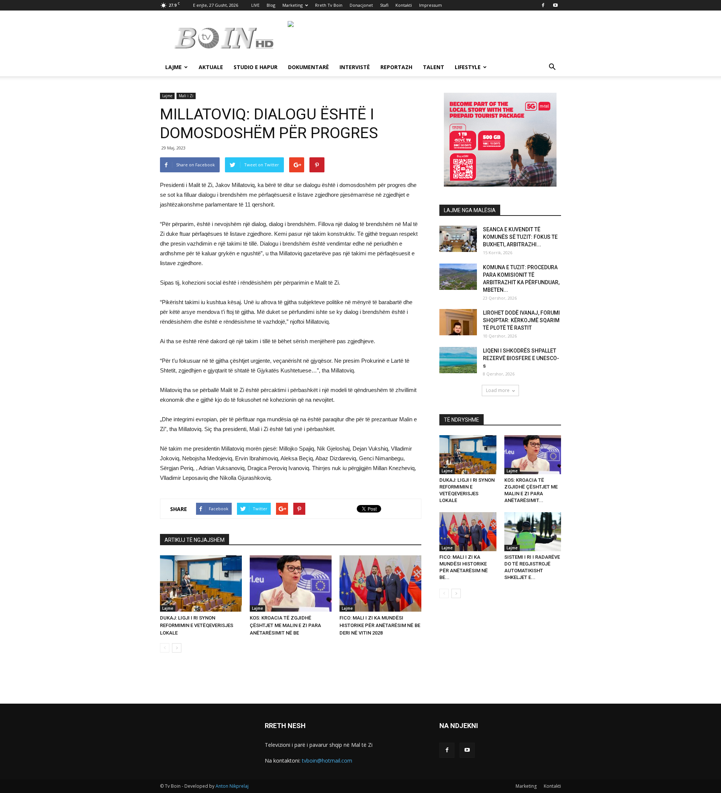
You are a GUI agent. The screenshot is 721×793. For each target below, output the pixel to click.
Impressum (430, 5)
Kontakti (403, 5)
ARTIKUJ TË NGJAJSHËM (194, 540)
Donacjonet (361, 5)
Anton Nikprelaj (232, 786)
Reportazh (396, 67)
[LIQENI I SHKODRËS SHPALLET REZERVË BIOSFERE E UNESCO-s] (458, 360)
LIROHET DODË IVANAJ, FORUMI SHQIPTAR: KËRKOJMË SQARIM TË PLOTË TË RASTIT (521, 320)
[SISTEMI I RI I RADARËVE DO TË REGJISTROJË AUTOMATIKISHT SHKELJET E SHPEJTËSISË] (532, 531)
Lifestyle (468, 67)
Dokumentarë (308, 67)
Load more (498, 390)
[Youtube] (555, 5)
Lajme (173, 67)
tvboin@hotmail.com (327, 760)
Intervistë (354, 67)
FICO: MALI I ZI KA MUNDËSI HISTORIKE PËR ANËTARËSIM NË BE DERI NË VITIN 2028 (379, 625)
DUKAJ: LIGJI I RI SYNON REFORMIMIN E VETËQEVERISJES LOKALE (196, 625)
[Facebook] (543, 5)
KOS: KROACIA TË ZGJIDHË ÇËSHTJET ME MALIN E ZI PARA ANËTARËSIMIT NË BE (285, 625)
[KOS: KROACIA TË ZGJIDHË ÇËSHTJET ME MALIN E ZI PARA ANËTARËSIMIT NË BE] (291, 583)
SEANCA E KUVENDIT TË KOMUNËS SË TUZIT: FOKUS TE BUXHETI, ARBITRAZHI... (520, 236)
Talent (433, 67)
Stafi (384, 5)
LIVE (255, 5)
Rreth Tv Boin (328, 5)
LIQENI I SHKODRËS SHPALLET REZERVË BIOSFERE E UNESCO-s (521, 358)
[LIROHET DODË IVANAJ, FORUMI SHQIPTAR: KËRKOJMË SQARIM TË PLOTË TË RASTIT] (458, 322)
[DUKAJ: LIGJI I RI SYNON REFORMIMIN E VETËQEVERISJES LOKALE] (201, 583)
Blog (271, 5)
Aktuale (211, 67)
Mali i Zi (186, 95)
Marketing (292, 5)
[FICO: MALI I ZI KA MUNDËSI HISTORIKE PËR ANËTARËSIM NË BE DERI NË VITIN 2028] (380, 583)
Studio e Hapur (256, 67)
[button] (552, 67)
